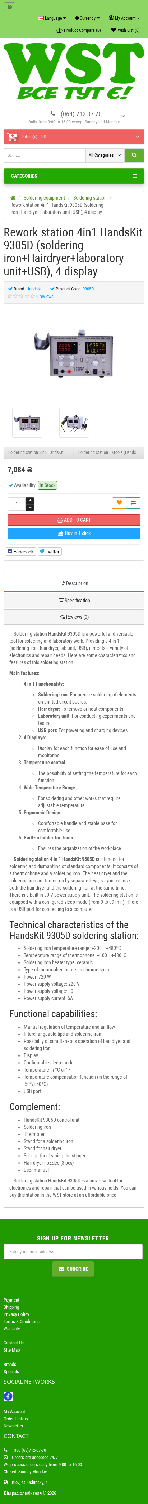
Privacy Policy (16, 1314)
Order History (16, 1418)
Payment (11, 1300)
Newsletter (13, 1426)
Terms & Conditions (22, 1321)
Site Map (12, 1350)
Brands (10, 1364)
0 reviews (45, 296)
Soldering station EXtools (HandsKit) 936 (111, 452)
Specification (77, 600)
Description (77, 583)
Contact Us (14, 1343)
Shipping (11, 1307)
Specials (11, 1371)
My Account (14, 1411)
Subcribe (77, 1269)
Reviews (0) (77, 617)
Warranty (12, 1328)
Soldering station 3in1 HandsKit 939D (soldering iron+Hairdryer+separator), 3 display (41, 452)
